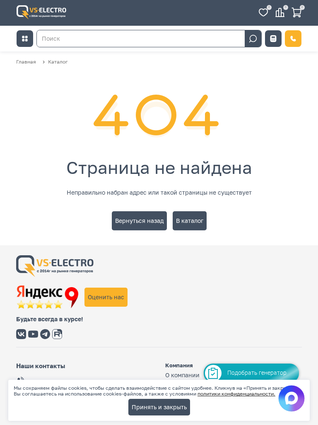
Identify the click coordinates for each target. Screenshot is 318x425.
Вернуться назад (139, 220)
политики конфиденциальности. (236, 394)
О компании (182, 375)
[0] (263, 13)
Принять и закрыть (159, 406)
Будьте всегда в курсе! (49, 319)
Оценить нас (106, 296)
